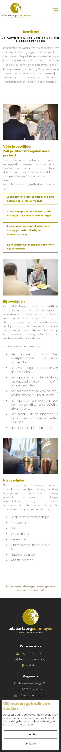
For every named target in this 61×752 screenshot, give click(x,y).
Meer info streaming (32, 659)
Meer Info (30, 744)
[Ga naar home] (16, 10)
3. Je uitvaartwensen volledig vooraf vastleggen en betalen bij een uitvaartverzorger (28, 230)
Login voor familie (32, 653)
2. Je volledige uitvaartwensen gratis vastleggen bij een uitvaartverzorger (28, 213)
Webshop (32, 665)
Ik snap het (30, 734)
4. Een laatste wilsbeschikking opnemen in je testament (30, 246)
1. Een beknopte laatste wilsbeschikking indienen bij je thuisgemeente (30, 198)
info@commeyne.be (32, 695)
